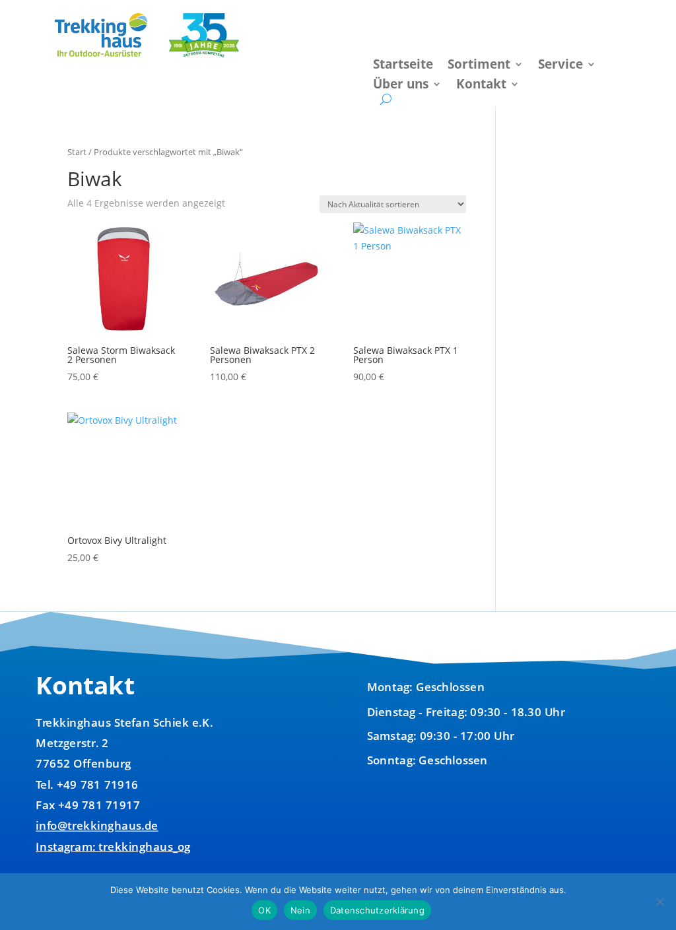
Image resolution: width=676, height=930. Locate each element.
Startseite (403, 66)
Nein (300, 910)
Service (560, 66)
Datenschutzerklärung (377, 910)
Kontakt (481, 85)
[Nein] (659, 901)
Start (76, 152)
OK (264, 910)
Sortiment (479, 66)
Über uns (400, 85)
